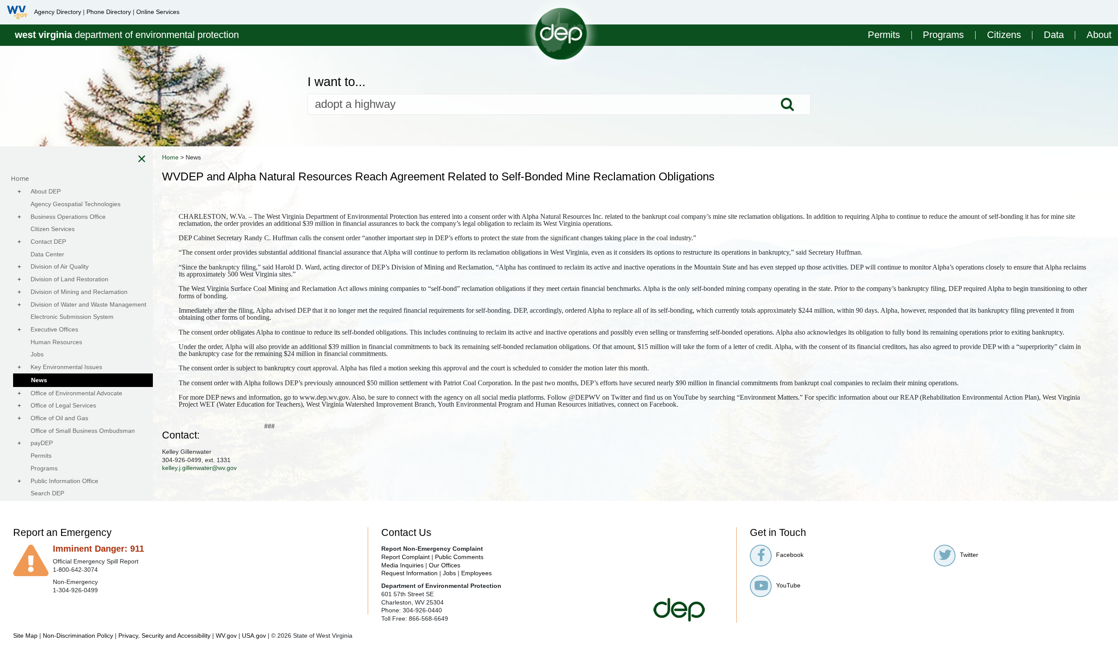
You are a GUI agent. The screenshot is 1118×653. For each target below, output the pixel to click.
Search (787, 104)
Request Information (409, 573)
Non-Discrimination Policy (78, 635)
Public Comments (459, 556)
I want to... (336, 82)
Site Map (25, 635)
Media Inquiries (402, 565)
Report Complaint (405, 556)
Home (170, 157)
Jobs (449, 573)
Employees (476, 573)
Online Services (157, 11)
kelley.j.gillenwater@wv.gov (199, 467)
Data (1054, 35)
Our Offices (444, 565)
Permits (884, 35)
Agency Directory (57, 11)
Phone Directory (108, 11)
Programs (943, 35)
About (1099, 35)
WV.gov (226, 635)
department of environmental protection (127, 34)
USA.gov (254, 635)
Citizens (1004, 35)
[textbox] (559, 104)
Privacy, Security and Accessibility (164, 635)
